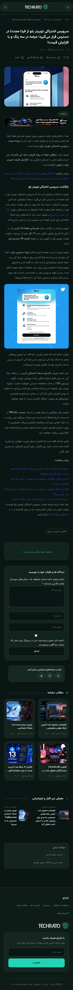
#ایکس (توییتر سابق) (56, 531)
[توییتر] (58, 675)
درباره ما (46, 905)
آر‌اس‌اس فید (63, 913)
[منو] (67, 7)
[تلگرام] (41, 675)
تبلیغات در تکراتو (61, 905)
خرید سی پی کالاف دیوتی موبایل (48, 862)
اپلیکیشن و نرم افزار (52, 19)
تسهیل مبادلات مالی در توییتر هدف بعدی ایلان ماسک (41, 499)
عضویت (36, 962)
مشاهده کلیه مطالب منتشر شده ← (37, 552)
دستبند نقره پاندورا (54, 854)
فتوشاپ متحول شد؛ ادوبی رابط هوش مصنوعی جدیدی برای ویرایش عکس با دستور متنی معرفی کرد (53, 730)
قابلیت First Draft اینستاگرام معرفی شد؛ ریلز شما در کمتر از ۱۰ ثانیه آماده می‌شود (53, 772)
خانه (67, 19)
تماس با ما (35, 905)
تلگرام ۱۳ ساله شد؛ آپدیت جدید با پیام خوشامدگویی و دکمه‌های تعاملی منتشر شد (19, 772)
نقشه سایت (21, 905)
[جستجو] (5, 7)
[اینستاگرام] (49, 675)
